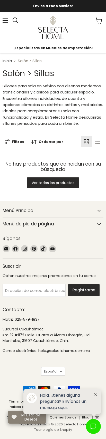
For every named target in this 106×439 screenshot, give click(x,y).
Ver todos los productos (53, 182)
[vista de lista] (97, 141)
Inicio (7, 61)
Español (50, 371)
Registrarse (83, 290)
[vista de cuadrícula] (86, 141)
